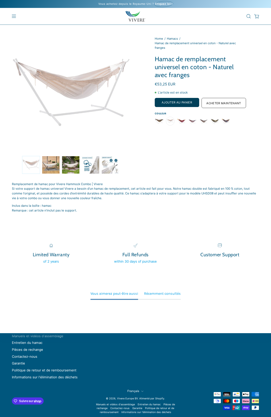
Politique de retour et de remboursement (44, 370)
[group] (135, 4)
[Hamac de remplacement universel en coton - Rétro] (203, 121)
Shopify (159, 398)
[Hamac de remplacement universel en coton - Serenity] (214, 121)
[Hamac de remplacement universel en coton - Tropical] (225, 121)
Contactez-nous (24, 357)
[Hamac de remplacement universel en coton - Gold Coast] (159, 121)
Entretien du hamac (27, 343)
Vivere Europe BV (127, 398)
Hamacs (172, 38)
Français (133, 391)
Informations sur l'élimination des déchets (45, 377)
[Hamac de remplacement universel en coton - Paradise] (181, 121)
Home (159, 38)
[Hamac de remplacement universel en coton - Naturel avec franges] (31, 165)
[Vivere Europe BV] (135, 16)
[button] (248, 16)
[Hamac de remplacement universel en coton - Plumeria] (192, 121)
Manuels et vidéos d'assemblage (37, 336)
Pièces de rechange (27, 350)
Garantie (18, 363)
